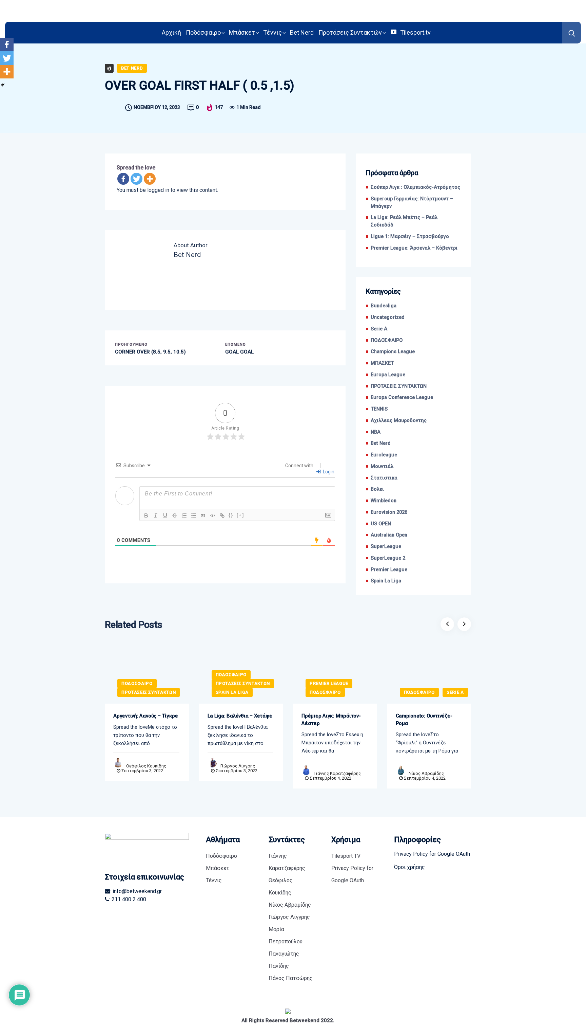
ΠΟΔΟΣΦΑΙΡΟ (387, 340)
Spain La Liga (386, 581)
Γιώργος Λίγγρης (237, 765)
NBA (375, 432)
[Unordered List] (193, 515)
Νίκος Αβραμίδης (426, 773)
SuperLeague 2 (388, 558)
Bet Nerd (302, 32)
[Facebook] (123, 179)
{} (231, 515)
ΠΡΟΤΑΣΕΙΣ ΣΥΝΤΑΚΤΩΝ (399, 386)
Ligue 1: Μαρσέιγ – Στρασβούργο (410, 236)
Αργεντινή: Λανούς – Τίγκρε (145, 716)
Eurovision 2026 (389, 512)
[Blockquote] (203, 515)
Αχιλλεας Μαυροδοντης (399, 420)
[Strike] (174, 515)
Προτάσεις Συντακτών (350, 32)
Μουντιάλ (382, 466)
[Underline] (165, 515)
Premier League (389, 570)
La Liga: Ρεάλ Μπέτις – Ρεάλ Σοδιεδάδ (404, 221)
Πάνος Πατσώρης (291, 978)
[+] (240, 515)
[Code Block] (212, 515)
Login (328, 471)
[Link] (222, 515)
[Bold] (146, 515)
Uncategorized (388, 317)
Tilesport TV (345, 856)
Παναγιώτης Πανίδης (284, 959)
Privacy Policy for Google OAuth (352, 874)
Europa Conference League (402, 397)
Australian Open (389, 535)
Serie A (379, 329)
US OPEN (381, 524)
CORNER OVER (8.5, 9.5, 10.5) (150, 352)
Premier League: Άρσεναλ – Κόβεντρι (414, 248)
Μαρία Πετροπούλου (285, 935)
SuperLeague (386, 546)
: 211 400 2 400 (127, 899)
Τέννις (272, 32)
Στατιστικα (384, 478)
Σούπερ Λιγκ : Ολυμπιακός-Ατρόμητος (415, 187)
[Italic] (155, 515)
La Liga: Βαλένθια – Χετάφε (240, 716)
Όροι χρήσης (409, 867)
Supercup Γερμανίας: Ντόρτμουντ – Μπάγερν (412, 202)
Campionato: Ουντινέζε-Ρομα (424, 719)
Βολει (377, 489)
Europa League (388, 375)
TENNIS (379, 409)
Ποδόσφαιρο (203, 32)
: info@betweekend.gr (136, 891)
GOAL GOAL (239, 352)
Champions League (393, 352)
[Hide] (2, 85)
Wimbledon (383, 501)
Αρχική (171, 32)
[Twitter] (136, 179)
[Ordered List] (184, 515)
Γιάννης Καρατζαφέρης (337, 773)
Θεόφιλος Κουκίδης (146, 765)
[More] (150, 179)
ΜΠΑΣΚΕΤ (382, 363)
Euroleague (384, 455)
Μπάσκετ (242, 32)
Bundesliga (383, 306)
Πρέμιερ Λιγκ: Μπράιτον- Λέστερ (331, 719)
